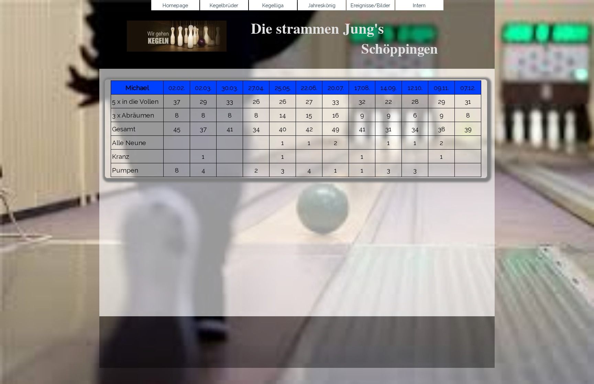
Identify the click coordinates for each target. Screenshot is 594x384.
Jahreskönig (322, 5)
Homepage (175, 5)
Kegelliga (273, 5)
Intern (419, 5)
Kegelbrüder (224, 5)
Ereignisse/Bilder (370, 5)
